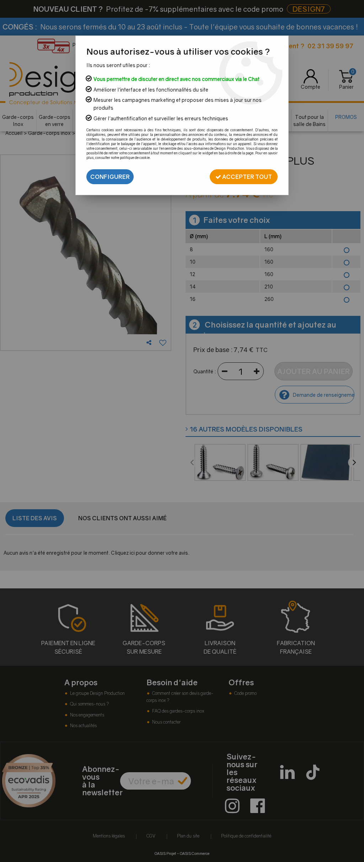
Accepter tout (246, 176)
